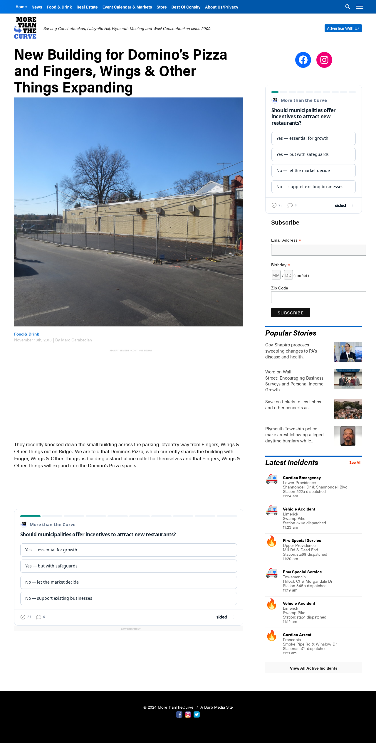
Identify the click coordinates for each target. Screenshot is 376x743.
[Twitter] (197, 714)
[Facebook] (179, 714)
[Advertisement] (129, 394)
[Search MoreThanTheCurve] (347, 7)
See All (355, 462)
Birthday (280, 265)
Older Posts (128, 644)
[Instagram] (188, 714)
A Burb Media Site (216, 707)
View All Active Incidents (313, 668)
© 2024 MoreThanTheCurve (168, 707)
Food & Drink (26, 334)
